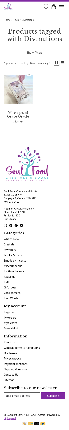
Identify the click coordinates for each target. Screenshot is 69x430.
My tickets (10, 323)
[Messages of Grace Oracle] (18, 89)
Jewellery (10, 250)
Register (9, 312)
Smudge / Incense (15, 260)
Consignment (12, 293)
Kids (6, 282)
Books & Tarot (13, 255)
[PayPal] (30, 424)
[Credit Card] (24, 424)
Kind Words (11, 298)
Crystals (9, 244)
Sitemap (9, 380)
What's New (11, 239)
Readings (9, 276)
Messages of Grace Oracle (18, 114)
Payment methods (16, 364)
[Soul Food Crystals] (8, 7)
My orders (10, 317)
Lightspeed (10, 418)
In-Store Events (14, 271)
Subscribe (53, 396)
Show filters (34, 52)
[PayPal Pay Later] (42, 424)
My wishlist (11, 328)
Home (7, 20)
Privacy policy (12, 358)
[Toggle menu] (61, 7)
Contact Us (11, 374)
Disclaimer (10, 353)
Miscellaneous (13, 266)
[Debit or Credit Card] (36, 424)
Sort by (24, 63)
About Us (10, 342)
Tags (16, 20)
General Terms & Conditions (22, 348)
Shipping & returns (15, 369)
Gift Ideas (10, 287)
